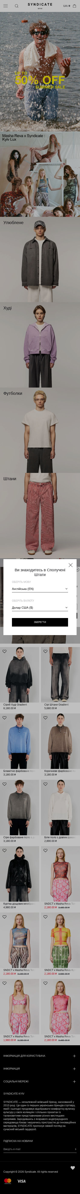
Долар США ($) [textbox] (22, 607)
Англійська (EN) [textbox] (23, 588)
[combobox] (40, 588)
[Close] (70, 565)
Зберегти (40, 622)
